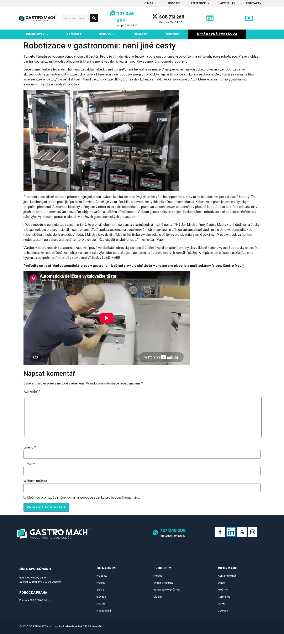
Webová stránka (35, 481)
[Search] (94, 18)
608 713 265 (171, 17)
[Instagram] (252, 532)
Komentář (31, 391)
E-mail (29, 464)
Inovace (140, 34)
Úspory (172, 34)
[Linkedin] (231, 532)
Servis (105, 34)
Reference (198, 3)
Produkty (35, 34)
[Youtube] (242, 532)
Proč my (174, 3)
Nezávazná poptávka (217, 34)
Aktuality (227, 3)
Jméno (29, 447)
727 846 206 (173, 530)
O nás (148, 3)
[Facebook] (220, 532)
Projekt (74, 34)
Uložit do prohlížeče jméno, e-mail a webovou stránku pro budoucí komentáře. (83, 497)
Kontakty (253, 3)
